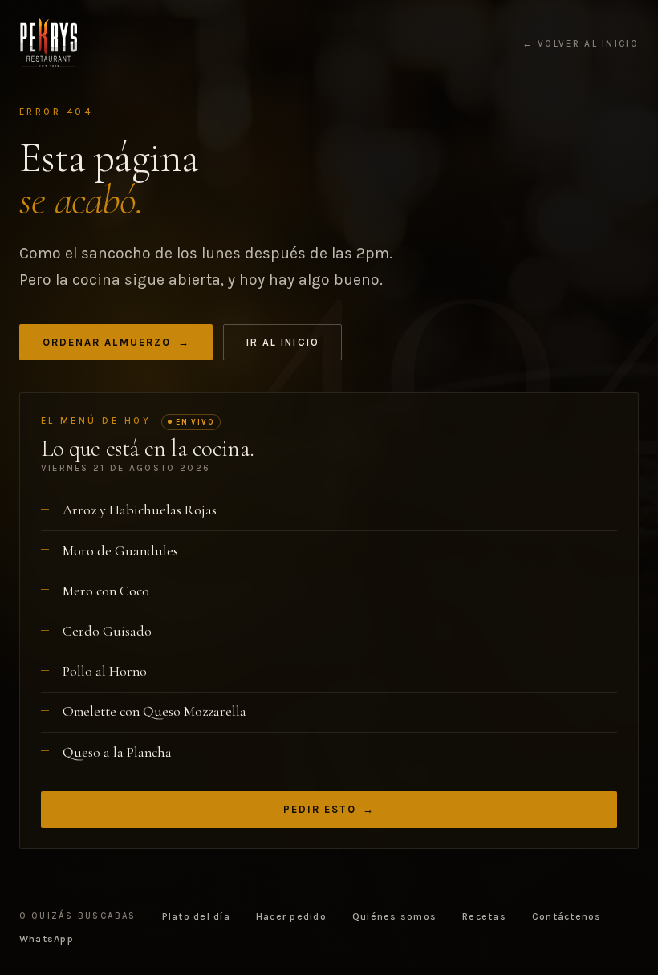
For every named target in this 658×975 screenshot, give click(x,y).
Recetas (484, 916)
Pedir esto (329, 809)
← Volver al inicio (580, 44)
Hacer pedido (291, 916)
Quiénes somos (394, 916)
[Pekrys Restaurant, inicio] (48, 43)
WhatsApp (46, 939)
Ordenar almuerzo (116, 342)
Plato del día (196, 916)
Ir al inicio (282, 342)
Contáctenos (567, 916)
